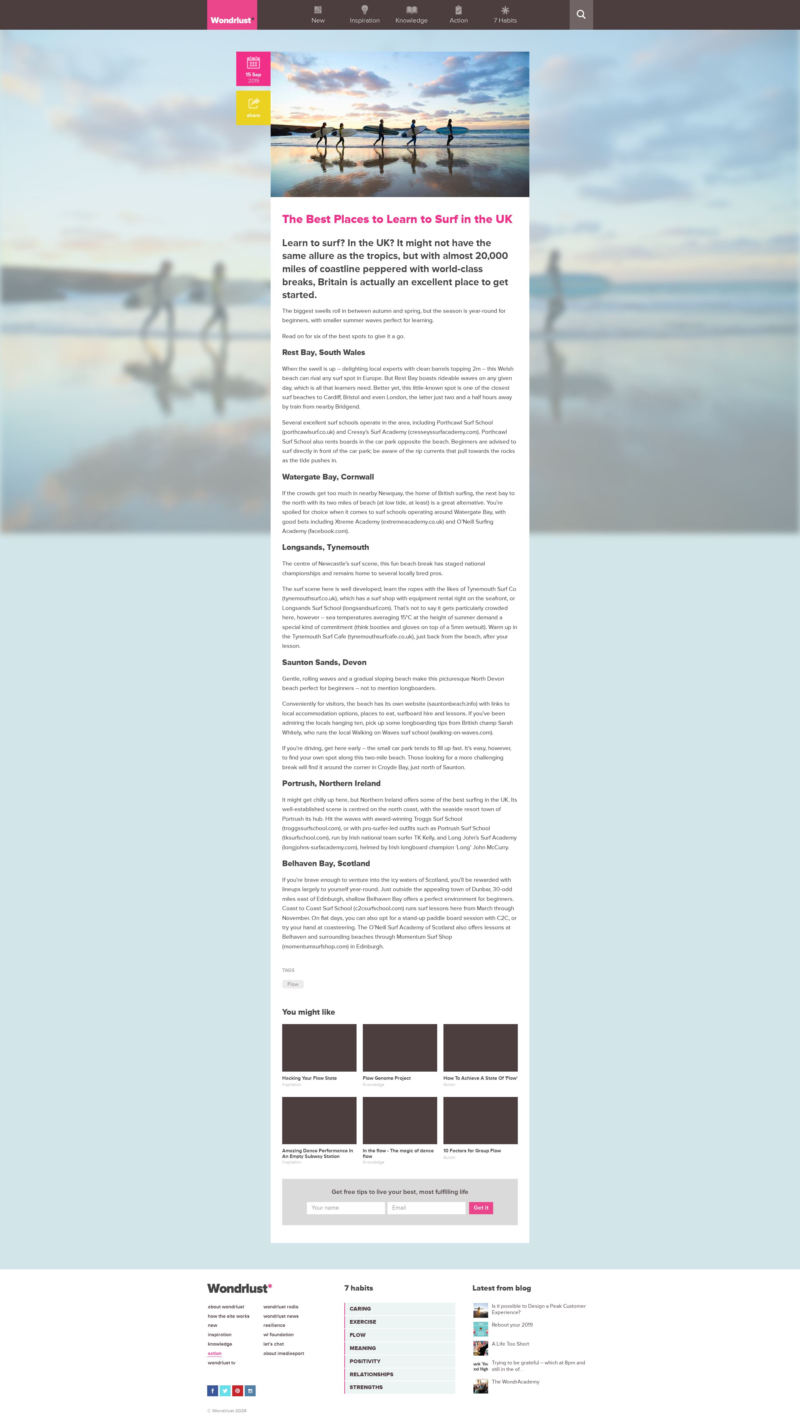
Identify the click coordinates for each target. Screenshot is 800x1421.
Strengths (366, 1387)
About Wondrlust (226, 1307)
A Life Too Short (510, 1344)
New (212, 1325)
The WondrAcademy (515, 1382)
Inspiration (220, 1335)
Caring (360, 1308)
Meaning (363, 1348)
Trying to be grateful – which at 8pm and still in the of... (538, 1366)
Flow (293, 984)
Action (215, 1353)
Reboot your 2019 (512, 1325)
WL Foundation (278, 1335)
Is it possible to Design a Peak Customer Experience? (539, 1309)
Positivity (365, 1361)
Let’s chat (273, 1344)
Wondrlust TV (221, 1363)
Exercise (363, 1321)
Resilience (274, 1325)
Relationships (371, 1374)
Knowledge (220, 1344)
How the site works (229, 1316)
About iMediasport (283, 1353)
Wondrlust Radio (280, 1307)
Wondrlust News (281, 1316)
